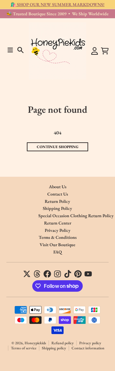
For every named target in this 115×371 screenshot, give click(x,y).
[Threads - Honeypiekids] (37, 274)
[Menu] (10, 50)
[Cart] (105, 51)
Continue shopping (58, 146)
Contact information (88, 348)
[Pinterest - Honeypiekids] (78, 274)
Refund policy (62, 343)
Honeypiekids (35, 343)
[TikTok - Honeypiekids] (68, 274)
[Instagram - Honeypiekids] (57, 274)
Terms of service (23, 348)
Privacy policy (90, 343)
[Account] (94, 51)
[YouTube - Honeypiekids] (88, 274)
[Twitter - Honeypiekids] (27, 274)
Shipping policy (54, 348)
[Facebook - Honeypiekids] (47, 274)
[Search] (20, 50)
